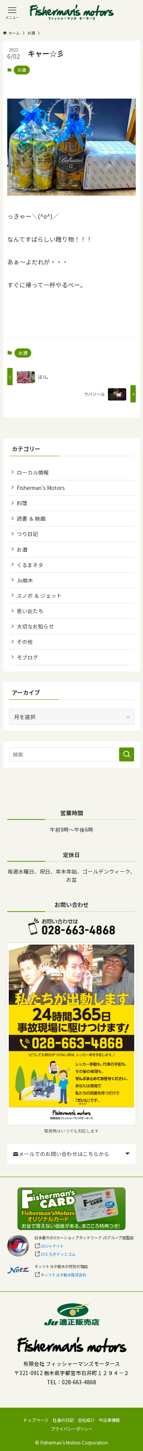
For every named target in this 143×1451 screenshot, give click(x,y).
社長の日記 (63, 1420)
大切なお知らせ (35, 626)
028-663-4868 (79, 1382)
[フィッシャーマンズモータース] (71, 12)
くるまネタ (30, 565)
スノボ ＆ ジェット (39, 595)
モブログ (27, 657)
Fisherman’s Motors (41, 487)
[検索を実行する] (126, 754)
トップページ (35, 1420)
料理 (22, 503)
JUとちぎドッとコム (58, 1254)
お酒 (22, 70)
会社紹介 (86, 1420)
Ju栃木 (25, 580)
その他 (25, 641)
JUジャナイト (52, 1246)
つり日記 (27, 534)
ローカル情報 (33, 472)
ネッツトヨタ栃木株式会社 (63, 1275)
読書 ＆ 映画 (31, 518)
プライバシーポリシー (72, 1429)
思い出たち (30, 611)
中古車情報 (109, 1420)
